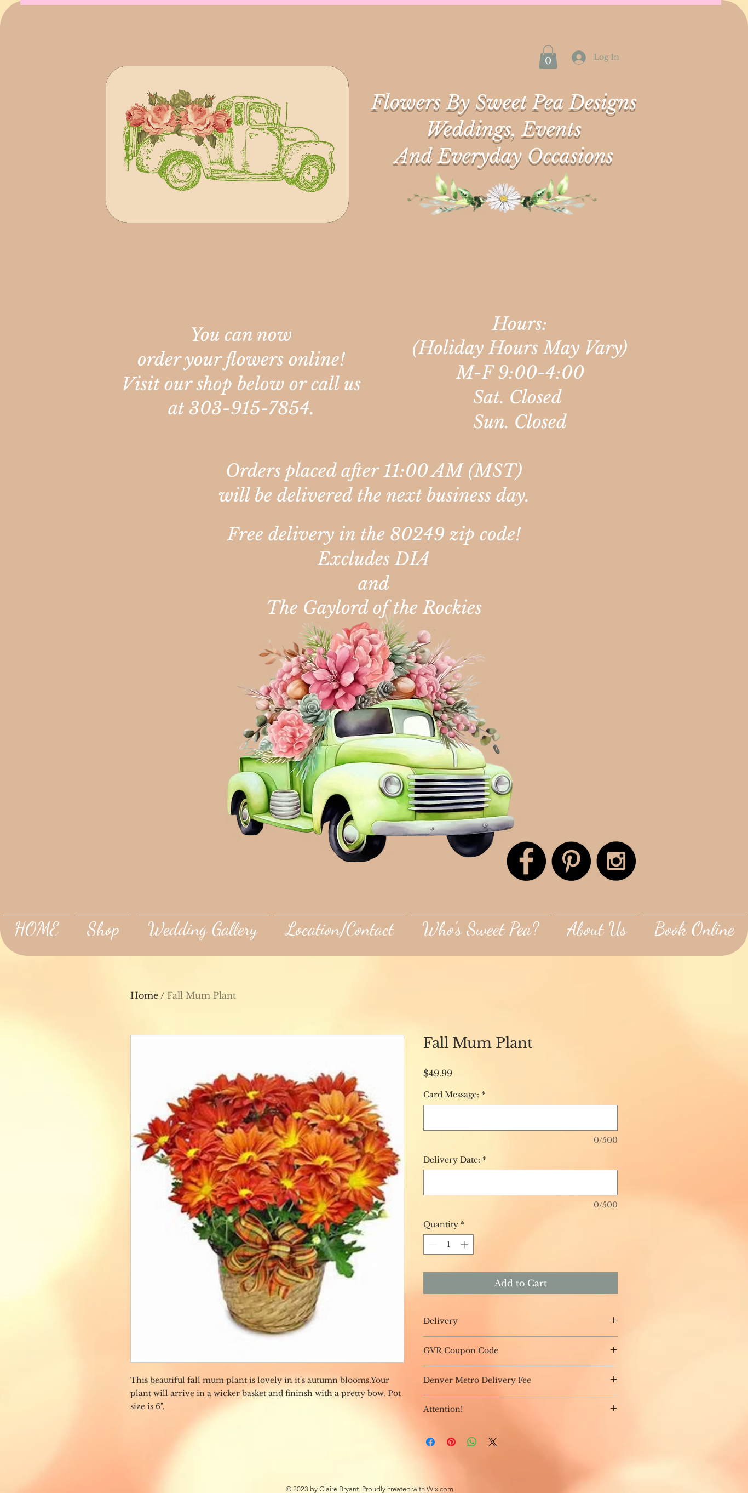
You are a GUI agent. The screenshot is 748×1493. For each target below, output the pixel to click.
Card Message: (454, 1094)
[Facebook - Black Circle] (526, 861)
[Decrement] (432, 1244)
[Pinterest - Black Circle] (571, 861)
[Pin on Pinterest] (451, 1442)
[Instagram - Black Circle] (616, 861)
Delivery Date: (454, 1160)
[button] (548, 57)
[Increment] (465, 1244)
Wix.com (440, 1489)
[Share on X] (492, 1442)
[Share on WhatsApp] (472, 1442)
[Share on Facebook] (430, 1442)
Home (144, 995)
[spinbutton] (448, 1244)
